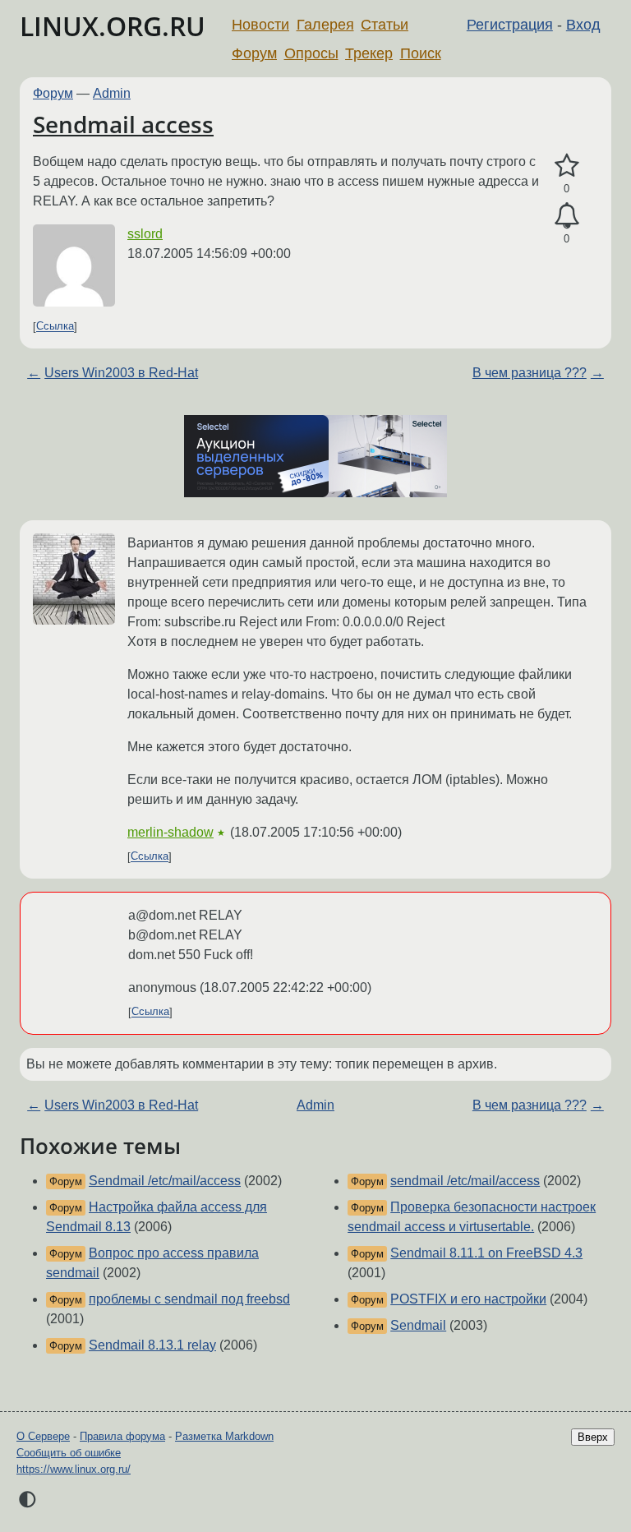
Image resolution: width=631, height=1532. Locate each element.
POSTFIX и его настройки (468, 1299)
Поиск (420, 53)
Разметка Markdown (224, 1436)
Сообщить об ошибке (68, 1453)
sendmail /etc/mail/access (465, 1181)
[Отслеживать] (566, 216)
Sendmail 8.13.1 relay (152, 1345)
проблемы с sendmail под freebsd (189, 1299)
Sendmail (418, 1325)
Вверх (593, 1437)
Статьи (384, 24)
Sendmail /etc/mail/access (165, 1181)
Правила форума (122, 1436)
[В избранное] (566, 166)
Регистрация (510, 24)
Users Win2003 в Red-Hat (121, 373)
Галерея (325, 24)
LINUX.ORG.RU (112, 26)
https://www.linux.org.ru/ (73, 1469)
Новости (260, 24)
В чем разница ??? (529, 373)
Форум (254, 53)
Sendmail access (123, 124)
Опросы (311, 53)
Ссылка (55, 327)
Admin (112, 93)
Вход (583, 24)
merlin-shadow (170, 832)
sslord (145, 234)
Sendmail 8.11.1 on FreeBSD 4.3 (486, 1253)
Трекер (369, 53)
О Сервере (43, 1436)
